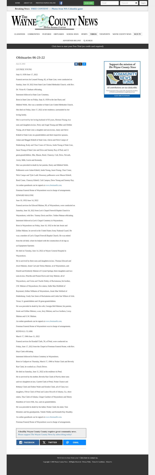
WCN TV (137, 34)
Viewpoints (104, 34)
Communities (34, 34)
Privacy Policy (86, 462)
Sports (84, 34)
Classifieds (19, 34)
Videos (93, 34)
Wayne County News (122, 34)
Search (88, 41)
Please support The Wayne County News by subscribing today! (45, 434)
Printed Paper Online (46, 3)
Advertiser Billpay (72, 41)
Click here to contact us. (89, 458)
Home (17, 3)
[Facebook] (61, 3)
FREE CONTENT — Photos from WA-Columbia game (57, 9)
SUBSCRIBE (89, 3)
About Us (28, 3)
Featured (46, 34)
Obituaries (59, 34)
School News (73, 34)
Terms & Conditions (98, 462)
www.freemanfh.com (53, 185)
